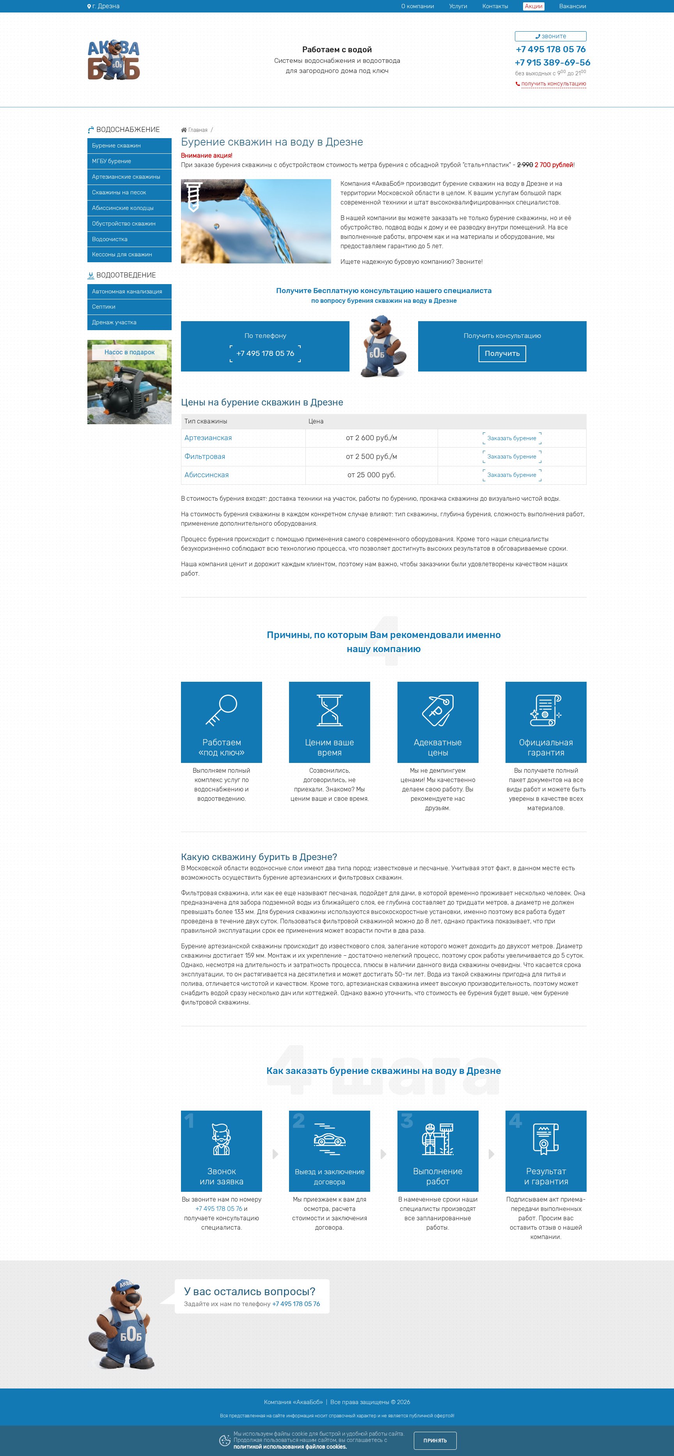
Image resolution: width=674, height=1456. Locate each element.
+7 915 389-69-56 (553, 62)
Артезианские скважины (126, 176)
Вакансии (572, 6)
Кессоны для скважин (122, 254)
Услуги (458, 6)
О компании (417, 6)
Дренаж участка (114, 322)
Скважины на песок (119, 192)
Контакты (495, 6)
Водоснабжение (127, 130)
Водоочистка (110, 239)
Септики (103, 306)
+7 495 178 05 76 (551, 49)
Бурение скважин (116, 145)
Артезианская (208, 438)
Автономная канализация (127, 291)
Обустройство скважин (124, 223)
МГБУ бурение (111, 161)
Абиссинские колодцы (123, 208)
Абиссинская (206, 475)
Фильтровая (204, 456)
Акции (534, 6)
